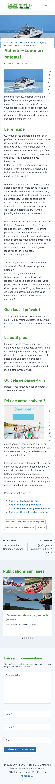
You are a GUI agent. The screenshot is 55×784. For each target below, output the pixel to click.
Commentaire (13, 675)
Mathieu (11, 63)
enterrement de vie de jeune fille (20, 45)
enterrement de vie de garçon (30, 43)
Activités (8, 43)
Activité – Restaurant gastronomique (29, 508)
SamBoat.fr (20, 477)
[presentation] (27, 593)
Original (41, 527)
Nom (8, 714)
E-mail (9, 727)
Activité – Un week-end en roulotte (28, 512)
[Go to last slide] (7, 606)
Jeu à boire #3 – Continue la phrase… (14, 545)
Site (7, 740)
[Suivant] (47, 606)
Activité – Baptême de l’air (23, 501)
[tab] (22, 638)
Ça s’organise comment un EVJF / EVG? (41, 547)
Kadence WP (27, 775)
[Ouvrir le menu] (46, 5)
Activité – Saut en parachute (25, 504)
